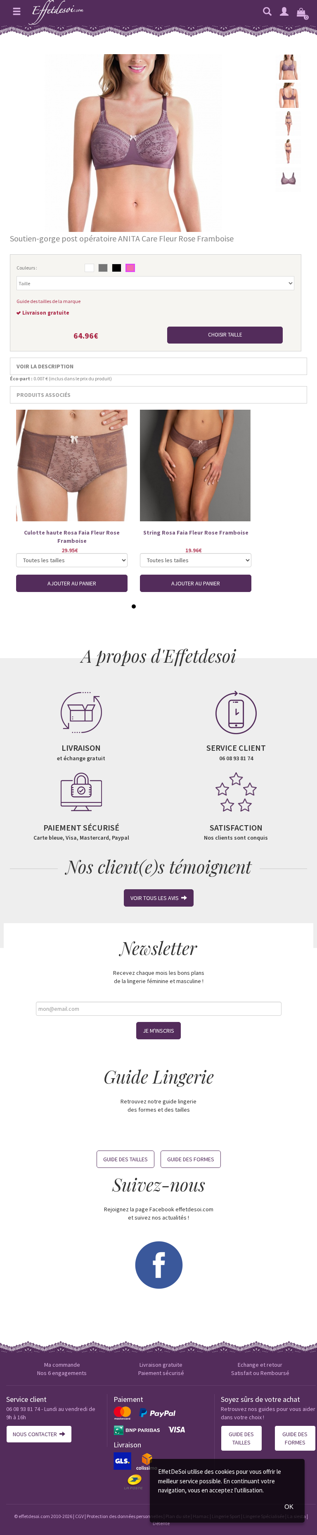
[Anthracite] (103, 268)
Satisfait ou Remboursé (260, 1373)
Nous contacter (36, 1434)
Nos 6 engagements (62, 1373)
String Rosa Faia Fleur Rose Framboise (195, 532)
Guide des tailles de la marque (48, 301)
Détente (161, 1523)
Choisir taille (225, 334)
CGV (79, 1516)
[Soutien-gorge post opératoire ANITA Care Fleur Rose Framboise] (133, 142)
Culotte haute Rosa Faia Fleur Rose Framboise (72, 536)
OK (288, 1506)
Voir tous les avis (155, 898)
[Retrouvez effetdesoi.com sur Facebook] (158, 1264)
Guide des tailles (125, 1159)
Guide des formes (190, 1159)
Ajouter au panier (71, 583)
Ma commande (62, 1364)
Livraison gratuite (161, 1364)
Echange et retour (260, 1364)
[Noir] (116, 268)
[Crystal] (89, 268)
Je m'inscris (158, 1030)
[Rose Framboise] (130, 268)
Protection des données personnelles (125, 1516)
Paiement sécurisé (161, 1373)
